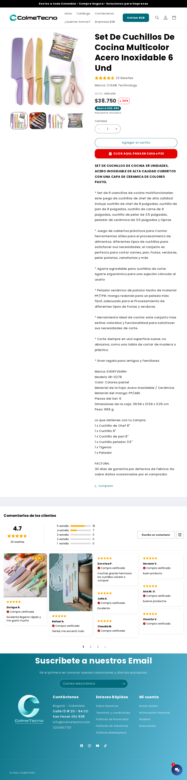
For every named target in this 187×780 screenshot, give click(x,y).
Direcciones (147, 726)
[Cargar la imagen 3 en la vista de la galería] (56, 120)
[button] (157, 18)
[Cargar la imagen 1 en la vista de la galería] (19, 120)
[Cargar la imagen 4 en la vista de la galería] (75, 120)
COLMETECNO (27, 772)
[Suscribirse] (123, 683)
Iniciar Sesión (148, 706)
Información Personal (154, 713)
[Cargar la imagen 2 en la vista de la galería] (37, 120)
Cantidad (101, 121)
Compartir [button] (105, 486)
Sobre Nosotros (107, 706)
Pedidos (145, 719)
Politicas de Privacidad (112, 719)
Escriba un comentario (156, 534)
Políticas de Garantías (112, 726)
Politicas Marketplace (111, 732)
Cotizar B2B (136, 18)
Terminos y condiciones (113, 713)
